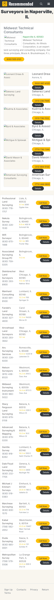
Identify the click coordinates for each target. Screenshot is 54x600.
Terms (7, 592)
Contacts (21, 589)
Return (45, 589)
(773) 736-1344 (42, 149)
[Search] (41, 3)
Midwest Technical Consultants (19, 30)
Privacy (34, 589)
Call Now (43, 203)
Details (38, 87)
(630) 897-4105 (42, 83)
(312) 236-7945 (42, 101)
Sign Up (8, 589)
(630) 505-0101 (14, 59)
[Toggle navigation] (48, 3)
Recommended (21, 4)
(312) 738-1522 (42, 118)
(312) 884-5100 (42, 167)
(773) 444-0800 (42, 184)
